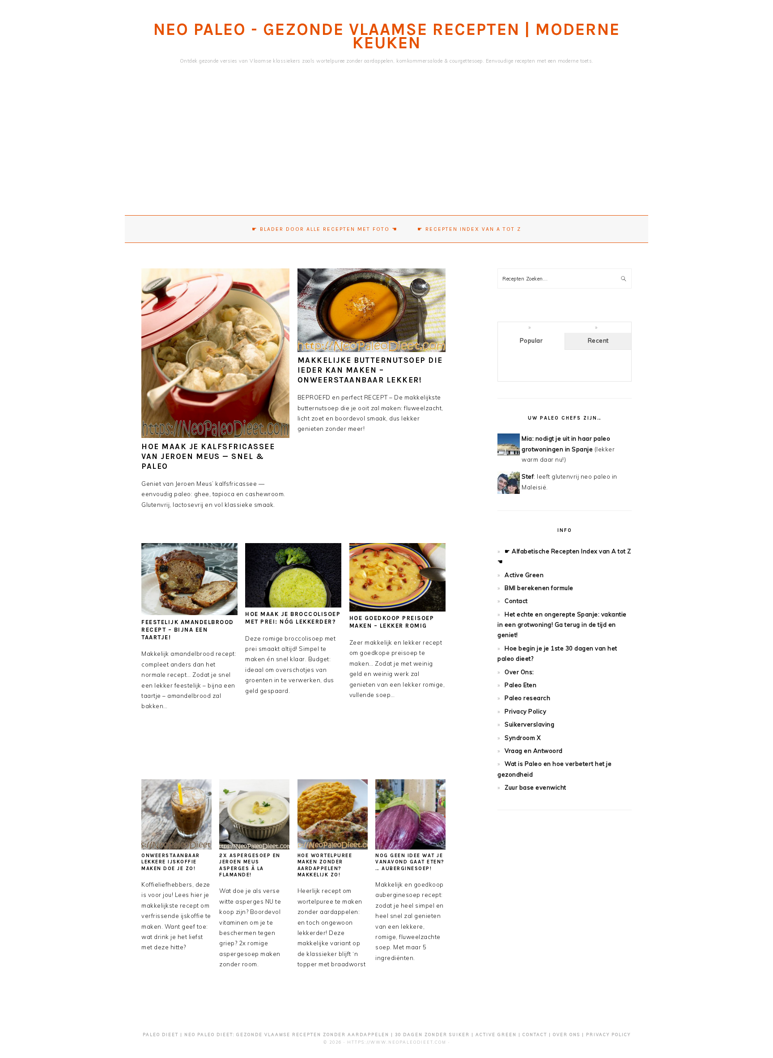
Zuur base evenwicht (535, 787)
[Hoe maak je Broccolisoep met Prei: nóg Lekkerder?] (293, 605)
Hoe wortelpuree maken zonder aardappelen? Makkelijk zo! (325, 865)
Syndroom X (522, 737)
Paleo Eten (520, 684)
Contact (516, 600)
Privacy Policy (525, 711)
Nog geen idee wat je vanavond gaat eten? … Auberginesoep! (410, 862)
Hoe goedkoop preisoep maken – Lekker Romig (391, 622)
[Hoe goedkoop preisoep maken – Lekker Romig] (397, 609)
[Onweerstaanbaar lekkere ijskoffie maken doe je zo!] (176, 847)
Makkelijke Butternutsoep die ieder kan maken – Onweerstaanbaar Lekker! (370, 370)
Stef (528, 476)
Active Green (524, 574)
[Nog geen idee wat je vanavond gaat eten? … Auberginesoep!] (410, 847)
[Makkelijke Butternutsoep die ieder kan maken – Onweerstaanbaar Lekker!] (371, 349)
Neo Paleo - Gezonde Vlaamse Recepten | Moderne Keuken (386, 36)
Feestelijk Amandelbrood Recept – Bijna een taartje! (187, 630)
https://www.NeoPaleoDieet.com (396, 1042)
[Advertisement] (386, 148)
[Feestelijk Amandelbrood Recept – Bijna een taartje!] (189, 612)
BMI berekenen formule (539, 587)
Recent (598, 340)
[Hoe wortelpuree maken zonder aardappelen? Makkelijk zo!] (332, 847)
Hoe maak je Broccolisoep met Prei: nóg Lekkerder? (292, 618)
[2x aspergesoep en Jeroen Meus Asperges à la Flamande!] (254, 847)
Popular (531, 340)
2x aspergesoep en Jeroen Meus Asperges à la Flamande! (249, 865)
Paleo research (527, 697)
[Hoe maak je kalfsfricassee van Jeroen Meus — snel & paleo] (215, 435)
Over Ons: (519, 672)
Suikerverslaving (529, 724)
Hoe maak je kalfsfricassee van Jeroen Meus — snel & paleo (208, 456)
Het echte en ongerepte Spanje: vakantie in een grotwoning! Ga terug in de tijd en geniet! (562, 625)
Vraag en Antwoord (534, 750)
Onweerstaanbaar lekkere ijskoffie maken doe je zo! (170, 862)
